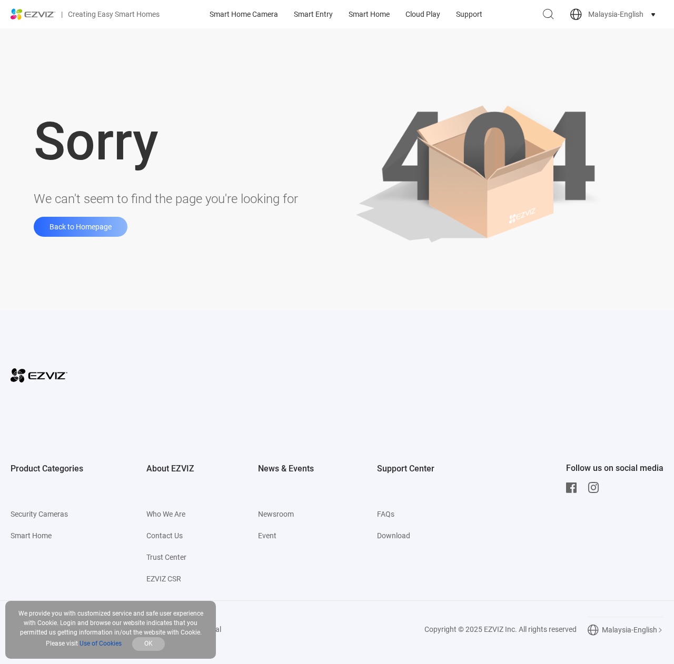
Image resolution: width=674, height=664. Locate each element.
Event (267, 535)
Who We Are (165, 514)
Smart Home (369, 14)
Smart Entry (313, 14)
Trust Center (166, 557)
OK (148, 643)
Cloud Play (422, 14)
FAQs (385, 514)
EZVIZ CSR (163, 579)
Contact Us (164, 535)
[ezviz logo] (33, 14)
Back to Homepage (80, 227)
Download (393, 535)
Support (469, 14)
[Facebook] (574, 488)
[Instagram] (596, 488)
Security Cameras (39, 514)
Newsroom (276, 514)
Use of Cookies (101, 643)
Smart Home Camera (244, 14)
